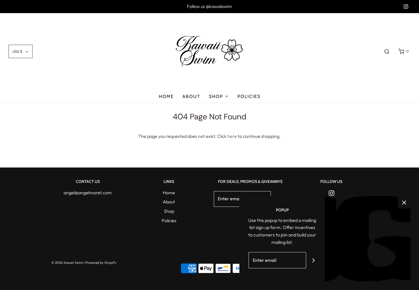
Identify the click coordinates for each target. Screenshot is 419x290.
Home (166, 96)
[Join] (314, 260)
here (232, 136)
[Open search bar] (387, 51)
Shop (169, 211)
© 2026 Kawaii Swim (67, 262)
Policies (249, 96)
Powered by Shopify (101, 262)
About (191, 96)
